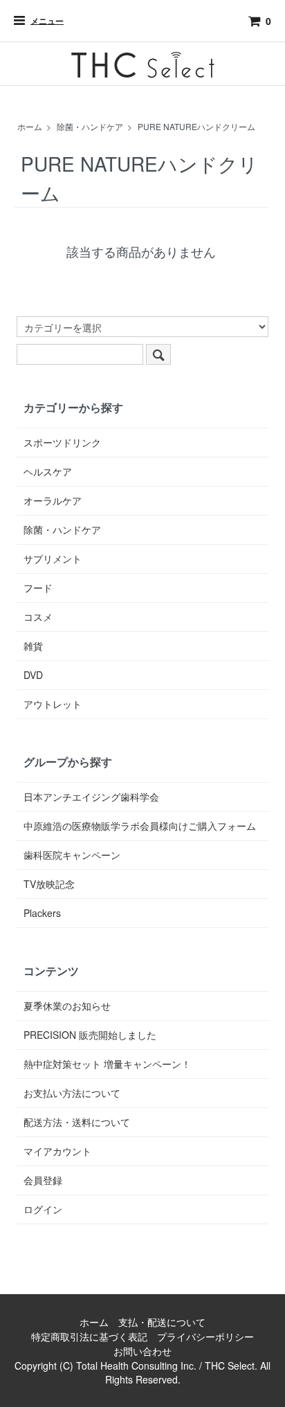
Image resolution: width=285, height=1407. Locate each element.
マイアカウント (57, 1151)
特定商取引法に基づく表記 (89, 1336)
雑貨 (33, 646)
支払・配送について (161, 1322)
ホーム (29, 126)
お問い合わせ (142, 1351)
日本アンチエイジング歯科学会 (91, 797)
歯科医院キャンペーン (72, 855)
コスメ (38, 617)
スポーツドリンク (62, 442)
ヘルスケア (48, 471)
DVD (33, 675)
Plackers (42, 913)
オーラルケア (53, 500)
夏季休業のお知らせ (67, 1006)
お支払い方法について (72, 1093)
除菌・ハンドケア (90, 126)
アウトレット (53, 704)
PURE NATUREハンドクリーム (196, 126)
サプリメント (53, 558)
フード (38, 587)
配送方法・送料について (77, 1122)
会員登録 (43, 1180)
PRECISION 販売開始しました (90, 1035)
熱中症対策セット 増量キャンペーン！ (107, 1064)
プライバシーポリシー (205, 1336)
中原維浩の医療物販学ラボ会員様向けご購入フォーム (140, 826)
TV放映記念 (49, 884)
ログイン (43, 1209)
